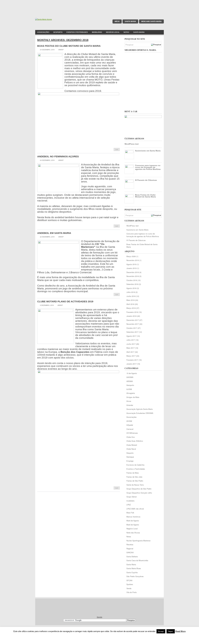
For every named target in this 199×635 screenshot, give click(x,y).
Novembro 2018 (132, 276)
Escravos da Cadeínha (135, 465)
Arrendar (129, 405)
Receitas (129, 544)
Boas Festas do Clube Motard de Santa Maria (69, 46)
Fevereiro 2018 (132, 312)
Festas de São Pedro (134, 480)
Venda (128, 588)
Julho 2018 (130, 292)
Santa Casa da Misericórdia (137, 560)
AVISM (129, 421)
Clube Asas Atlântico (134, 441)
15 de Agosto (131, 373)
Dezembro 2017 (132, 320)
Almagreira (130, 393)
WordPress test (132, 144)
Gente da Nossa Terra (135, 485)
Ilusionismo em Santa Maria (148, 151)
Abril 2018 (130, 304)
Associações (43, 32)
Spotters (129, 584)
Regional (129, 548)
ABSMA (129, 381)
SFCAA (129, 580)
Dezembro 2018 (132, 272)
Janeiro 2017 (131, 364)
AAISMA (129, 377)
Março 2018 (131, 308)
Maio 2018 (130, 300)
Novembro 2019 (132, 260)
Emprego (129, 461)
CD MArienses (132, 433)
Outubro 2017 (131, 328)
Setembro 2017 (132, 332)
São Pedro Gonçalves (135, 576)
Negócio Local (113, 32)
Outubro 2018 (131, 280)
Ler (116, 149)
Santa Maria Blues (133, 568)
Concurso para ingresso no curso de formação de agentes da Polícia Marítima (148, 167)
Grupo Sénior (131, 496)
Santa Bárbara (132, 556)
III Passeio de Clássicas (146, 180)
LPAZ (128, 504)
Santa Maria (130, 21)
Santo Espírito (132, 572)
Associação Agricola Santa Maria (139, 409)
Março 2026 (131, 256)
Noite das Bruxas (133, 532)
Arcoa (128, 401)
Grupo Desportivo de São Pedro (138, 488)
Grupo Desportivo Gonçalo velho (139, 492)
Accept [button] (161, 631)
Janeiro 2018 (131, 316)
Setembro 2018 (132, 284)
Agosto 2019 (131, 264)
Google (99, 617)
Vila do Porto (131, 592)
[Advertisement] (99, 6)
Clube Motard (131, 445)
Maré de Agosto (132, 520)
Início (117, 21)
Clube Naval (131, 449)
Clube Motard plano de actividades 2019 (65, 301)
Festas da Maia (132, 472)
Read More (180, 631)
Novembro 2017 (132, 324)
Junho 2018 (131, 296)
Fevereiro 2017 (132, 360)
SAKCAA (130, 552)
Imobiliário (97, 32)
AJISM (129, 389)
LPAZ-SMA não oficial (135, 508)
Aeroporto (130, 385)
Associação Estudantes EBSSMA (139, 413)
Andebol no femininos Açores (58, 156)
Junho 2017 (131, 344)
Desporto (57, 32)
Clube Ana (130, 437)
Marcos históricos (133, 516)
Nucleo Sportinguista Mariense (138, 540)
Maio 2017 (130, 348)
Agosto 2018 (131, 288)
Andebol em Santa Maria (54, 233)
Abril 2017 (130, 352)
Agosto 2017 (131, 336)
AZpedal (129, 425)
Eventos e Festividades (77, 32)
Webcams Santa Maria (151, 21)
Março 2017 (131, 356)
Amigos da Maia (132, 397)
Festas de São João (134, 477)
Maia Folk (130, 512)
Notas (126, 32)
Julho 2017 (130, 340)
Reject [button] (170, 631)
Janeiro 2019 (131, 268)
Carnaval (129, 429)
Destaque (130, 457)
